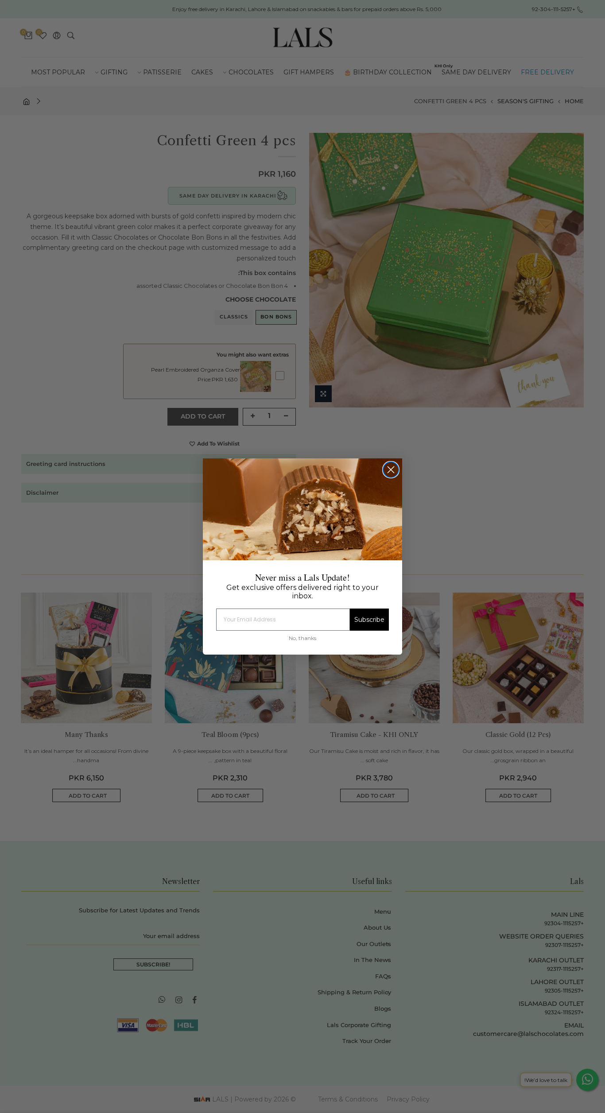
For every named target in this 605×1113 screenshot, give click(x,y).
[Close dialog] (391, 469)
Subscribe (369, 620)
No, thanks (302, 638)
